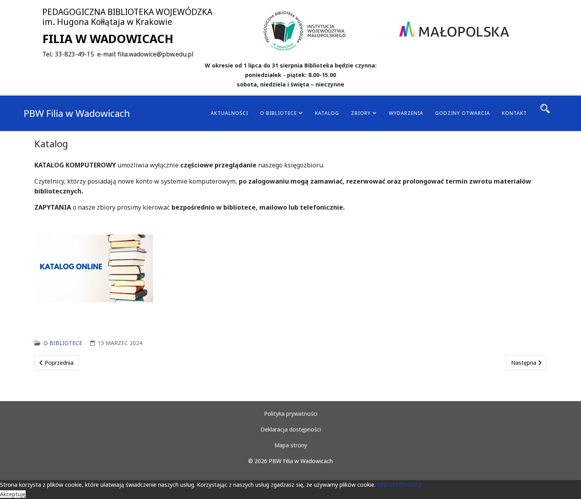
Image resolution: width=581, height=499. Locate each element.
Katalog (327, 113)
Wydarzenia (406, 113)
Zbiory (361, 113)
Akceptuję (13, 494)
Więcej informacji (399, 484)
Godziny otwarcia (462, 113)
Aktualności (229, 113)
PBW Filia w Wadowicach (77, 113)
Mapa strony (290, 445)
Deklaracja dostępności (290, 429)
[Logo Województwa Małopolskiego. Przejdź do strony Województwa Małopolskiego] (454, 29)
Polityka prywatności (290, 413)
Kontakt (514, 113)
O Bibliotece (278, 113)
